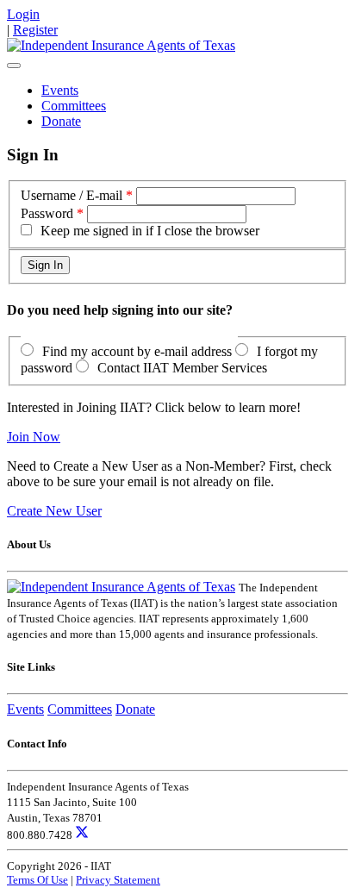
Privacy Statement (118, 879)
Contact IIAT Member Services (182, 367)
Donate (61, 121)
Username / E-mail (71, 195)
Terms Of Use (37, 879)
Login (23, 14)
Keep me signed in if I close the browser (149, 230)
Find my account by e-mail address (137, 351)
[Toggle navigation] (14, 65)
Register (35, 29)
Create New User (54, 510)
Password (47, 213)
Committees (73, 105)
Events (59, 90)
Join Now (33, 436)
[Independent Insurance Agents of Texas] (121, 45)
